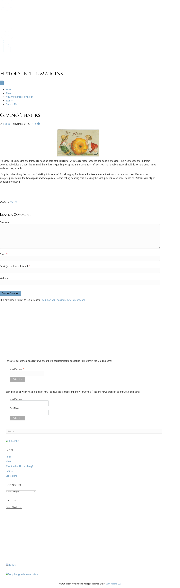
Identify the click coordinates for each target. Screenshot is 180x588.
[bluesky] (7, 11)
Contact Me (11, 104)
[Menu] (2, 83)
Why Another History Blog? (19, 96)
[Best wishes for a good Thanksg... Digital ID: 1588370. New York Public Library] (78, 143)
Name (3, 254)
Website (4, 278)
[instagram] (7, 38)
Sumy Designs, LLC (113, 584)
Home (9, 89)
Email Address (17, 369)
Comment (5, 222)
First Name (15, 408)
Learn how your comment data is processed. (63, 299)
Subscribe (13, 441)
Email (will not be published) (15, 266)
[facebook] (7, 24)
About (9, 93)
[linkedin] (7, 51)
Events (9, 100)
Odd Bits (14, 202)
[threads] (7, 64)
